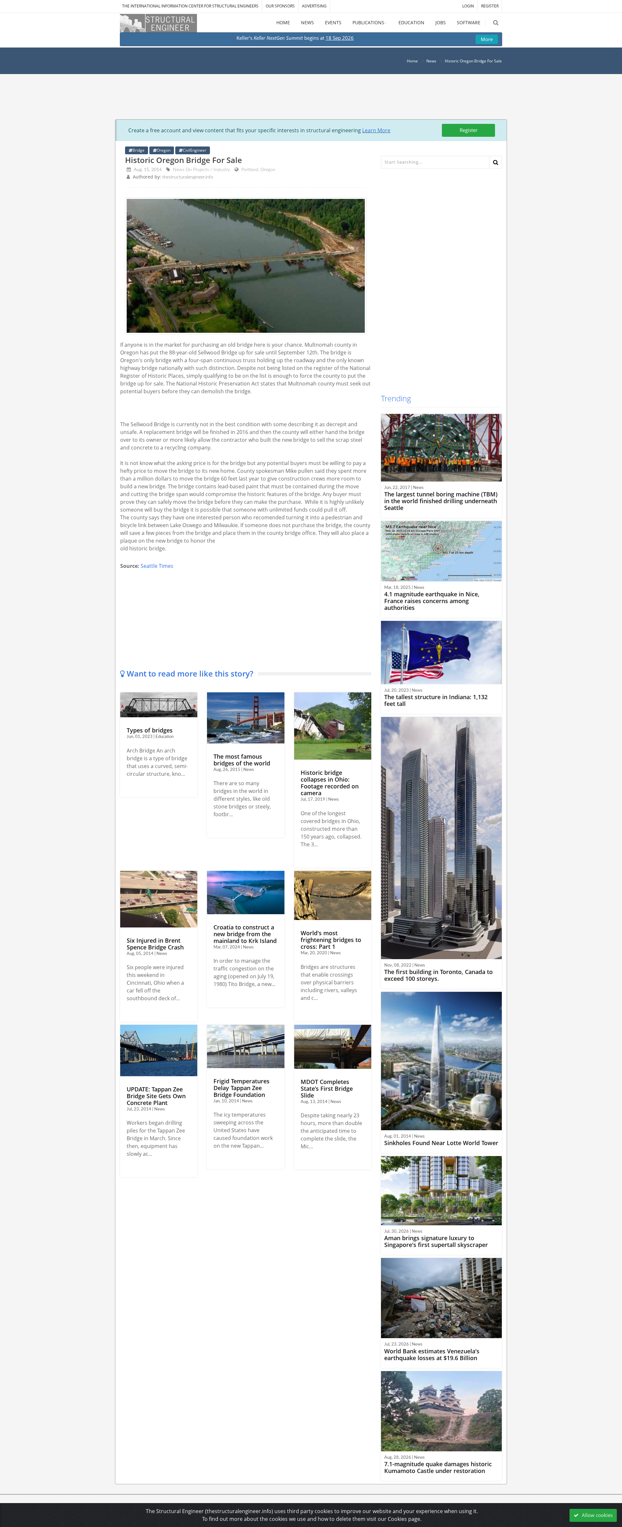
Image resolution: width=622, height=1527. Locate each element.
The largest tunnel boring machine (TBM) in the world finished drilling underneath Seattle (441, 501)
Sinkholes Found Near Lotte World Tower (441, 1143)
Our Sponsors (280, 6)
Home (412, 61)
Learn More (376, 130)
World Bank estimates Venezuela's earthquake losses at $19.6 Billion (431, 1354)
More (487, 39)
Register (469, 130)
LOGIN (468, 6)
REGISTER (490, 6)
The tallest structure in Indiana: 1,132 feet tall (436, 700)
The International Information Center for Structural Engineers (190, 6)
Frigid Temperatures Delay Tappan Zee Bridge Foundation (241, 1088)
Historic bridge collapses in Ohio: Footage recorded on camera (330, 783)
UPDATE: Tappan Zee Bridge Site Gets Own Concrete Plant (156, 1096)
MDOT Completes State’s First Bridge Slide (327, 1088)
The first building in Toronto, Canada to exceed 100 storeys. (438, 975)
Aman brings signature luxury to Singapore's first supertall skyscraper (436, 1241)
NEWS (307, 22)
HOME (283, 22)
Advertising (314, 6)
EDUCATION (411, 22)
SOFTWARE (468, 22)
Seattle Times (157, 565)
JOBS (440, 22)
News (431, 61)
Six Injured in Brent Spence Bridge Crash (155, 944)
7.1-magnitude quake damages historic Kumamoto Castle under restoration (438, 1467)
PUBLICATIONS (368, 22)
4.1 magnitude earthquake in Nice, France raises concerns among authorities (431, 601)
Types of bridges (150, 730)
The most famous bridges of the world (241, 760)
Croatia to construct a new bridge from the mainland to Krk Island (245, 934)
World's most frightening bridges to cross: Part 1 (331, 939)
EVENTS (333, 22)
